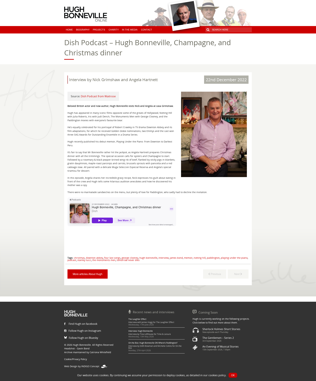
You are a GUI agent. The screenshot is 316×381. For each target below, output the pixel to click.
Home (69, 29)
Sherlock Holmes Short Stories (221, 329)
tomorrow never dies (128, 260)
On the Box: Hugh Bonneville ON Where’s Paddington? (152, 342)
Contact (146, 29)
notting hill (200, 257)
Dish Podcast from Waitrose (98, 96)
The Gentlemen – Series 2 (218, 337)
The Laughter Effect (137, 319)
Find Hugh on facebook (82, 324)
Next (236, 274)
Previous (215, 274)
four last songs (112, 257)
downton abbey (94, 257)
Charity (114, 29)
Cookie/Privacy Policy (75, 359)
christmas (79, 257)
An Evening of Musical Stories (220, 346)
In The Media (129, 29)
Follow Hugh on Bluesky (83, 338)
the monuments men (104, 260)
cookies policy (217, 375)
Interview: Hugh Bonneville (140, 331)
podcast (71, 260)
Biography (83, 29)
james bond (176, 257)
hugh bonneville (148, 257)
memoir (188, 257)
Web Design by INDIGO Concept (82, 366)
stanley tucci (84, 260)
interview (163, 257)
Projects (99, 29)
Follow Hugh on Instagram (84, 331)
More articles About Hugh (87, 274)
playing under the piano (234, 257)
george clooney (130, 257)
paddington (213, 257)
